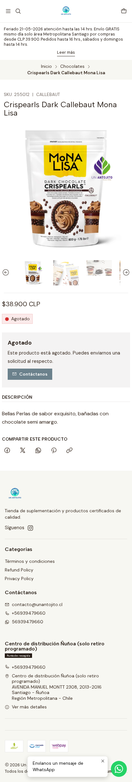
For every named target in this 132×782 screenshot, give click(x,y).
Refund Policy (19, 570)
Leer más (66, 52)
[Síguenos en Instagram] (30, 528)
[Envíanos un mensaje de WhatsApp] (119, 769)
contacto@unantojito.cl (37, 604)
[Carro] (124, 11)
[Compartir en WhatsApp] (38, 451)
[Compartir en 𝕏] (22, 451)
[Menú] (8, 11)
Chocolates (72, 66)
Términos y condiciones (30, 561)
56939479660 (27, 622)
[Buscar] (17, 11)
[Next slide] (125, 272)
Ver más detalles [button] (29, 707)
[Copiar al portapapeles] (69, 451)
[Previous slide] (7, 272)
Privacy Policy (19, 578)
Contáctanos (33, 374)
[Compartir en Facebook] (7, 451)
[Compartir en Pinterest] (53, 451)
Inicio (46, 66)
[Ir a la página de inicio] (66, 11)
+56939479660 (28, 613)
